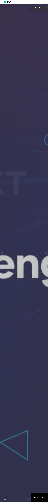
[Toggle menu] (45, 2)
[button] (4, 499)
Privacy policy (35, 498)
